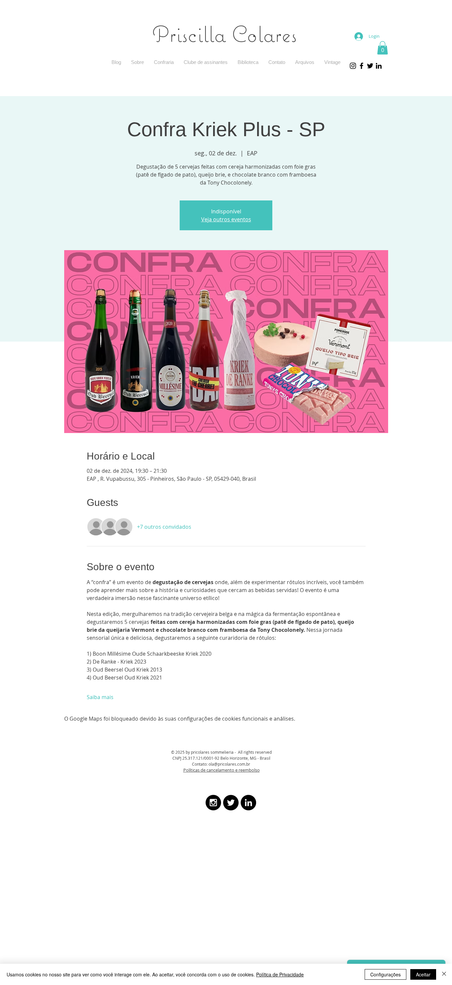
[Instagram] (353, 66)
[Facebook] (361, 66)
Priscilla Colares (224, 34)
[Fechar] (444, 974)
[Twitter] (370, 66)
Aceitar (423, 974)
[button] (382, 48)
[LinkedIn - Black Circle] (248, 802)
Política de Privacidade (280, 974)
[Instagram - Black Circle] (213, 802)
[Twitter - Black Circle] (231, 802)
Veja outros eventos (226, 219)
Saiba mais (100, 697)
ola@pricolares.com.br (229, 764)
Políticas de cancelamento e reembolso (221, 770)
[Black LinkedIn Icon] (379, 66)
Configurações (385, 974)
